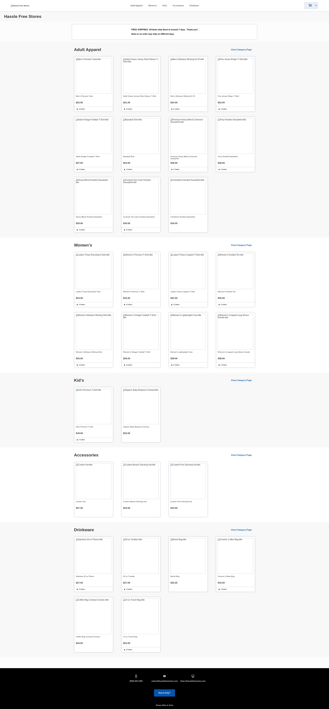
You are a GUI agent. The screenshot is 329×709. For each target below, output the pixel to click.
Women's (152, 5)
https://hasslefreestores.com (192, 681)
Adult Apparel (136, 5)
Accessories (178, 5)
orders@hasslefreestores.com (164, 681)
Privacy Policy (161, 705)
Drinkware (194, 5)
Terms (171, 705)
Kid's (164, 5)
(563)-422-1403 (136, 681)
